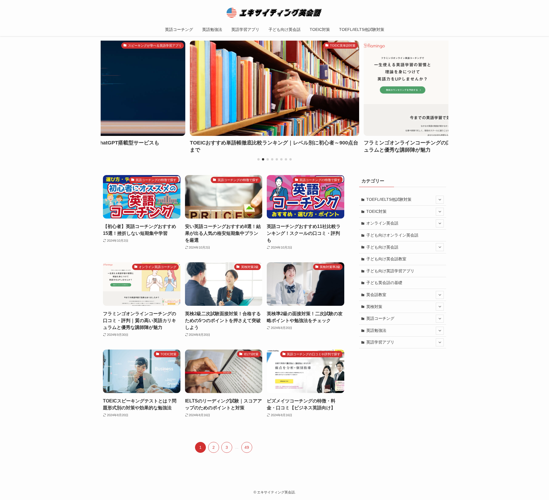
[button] (258, 159)
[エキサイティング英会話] (274, 12)
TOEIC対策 (376, 211)
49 (246, 447)
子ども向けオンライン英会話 (392, 235)
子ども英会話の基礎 (384, 282)
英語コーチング (380, 318)
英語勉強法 (376, 330)
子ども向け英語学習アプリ (390, 271)
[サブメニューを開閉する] (440, 200)
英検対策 (374, 306)
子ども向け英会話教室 (386, 259)
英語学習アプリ (380, 342)
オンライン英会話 (382, 223)
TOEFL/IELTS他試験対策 (388, 199)
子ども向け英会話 (382, 247)
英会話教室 (376, 294)
